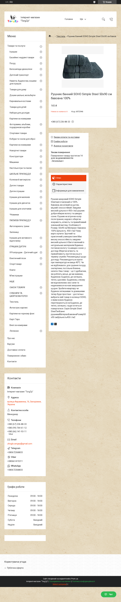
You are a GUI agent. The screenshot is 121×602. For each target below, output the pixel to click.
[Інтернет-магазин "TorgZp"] (12, 19)
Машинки (14, 162)
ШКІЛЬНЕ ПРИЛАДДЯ (20, 174)
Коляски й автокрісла (20, 179)
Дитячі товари (17, 185)
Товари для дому (18, 89)
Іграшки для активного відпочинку (21, 239)
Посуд (12, 63)
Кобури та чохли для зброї (22, 139)
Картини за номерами (20, 118)
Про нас (11, 338)
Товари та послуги (16, 46)
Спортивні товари (18, 133)
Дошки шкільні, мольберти (22, 95)
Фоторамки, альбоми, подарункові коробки (20, 125)
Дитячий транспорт (19, 75)
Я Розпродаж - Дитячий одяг (24, 252)
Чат (111, 594)
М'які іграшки (16, 275)
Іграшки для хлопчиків (20, 209)
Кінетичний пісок (18, 258)
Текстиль (60, 36)
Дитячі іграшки (17, 191)
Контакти (12, 361)
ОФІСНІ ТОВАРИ (17, 287)
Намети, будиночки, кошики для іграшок (23, 82)
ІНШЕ (12, 281)
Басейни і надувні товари (22, 57)
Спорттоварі (16, 264)
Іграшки (13, 52)
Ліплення (14, 331)
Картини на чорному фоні (22, 313)
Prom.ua (74, 579)
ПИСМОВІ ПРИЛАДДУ (20, 220)
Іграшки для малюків (20, 197)
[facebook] (52, 324)
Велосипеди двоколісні (21, 69)
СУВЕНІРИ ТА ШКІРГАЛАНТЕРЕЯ (18, 294)
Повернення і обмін (16, 356)
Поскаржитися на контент (60, 581)
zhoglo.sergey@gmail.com (19, 443)
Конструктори (16, 156)
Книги (12, 270)
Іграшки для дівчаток (20, 203)
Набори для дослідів (20, 113)
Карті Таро (15, 319)
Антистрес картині (18, 308)
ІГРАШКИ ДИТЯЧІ (18, 246)
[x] (55, 324)
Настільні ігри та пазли (21, 168)
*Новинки (14, 214)
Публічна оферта (15, 568)
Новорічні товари (18, 150)
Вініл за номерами (18, 325)
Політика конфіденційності (83, 581)
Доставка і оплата (16, 350)
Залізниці (14, 232)
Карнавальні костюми (20, 101)
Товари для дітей (18, 107)
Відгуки (11, 344)
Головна (69, 19)
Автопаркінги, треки (19, 226)
